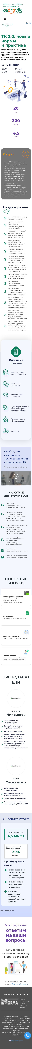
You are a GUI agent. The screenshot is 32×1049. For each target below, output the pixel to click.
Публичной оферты (20, 984)
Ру (7, 25)
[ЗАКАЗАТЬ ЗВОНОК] (27, 1035)
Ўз (3, 25)
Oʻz (11, 25)
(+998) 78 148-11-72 (16, 956)
